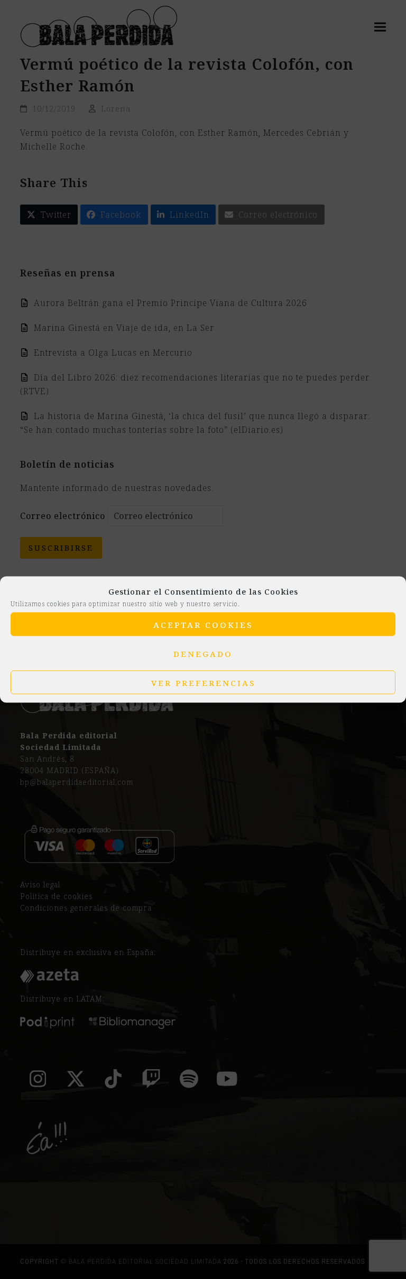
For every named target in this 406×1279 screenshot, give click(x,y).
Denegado (203, 653)
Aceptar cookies (203, 624)
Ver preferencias (203, 682)
